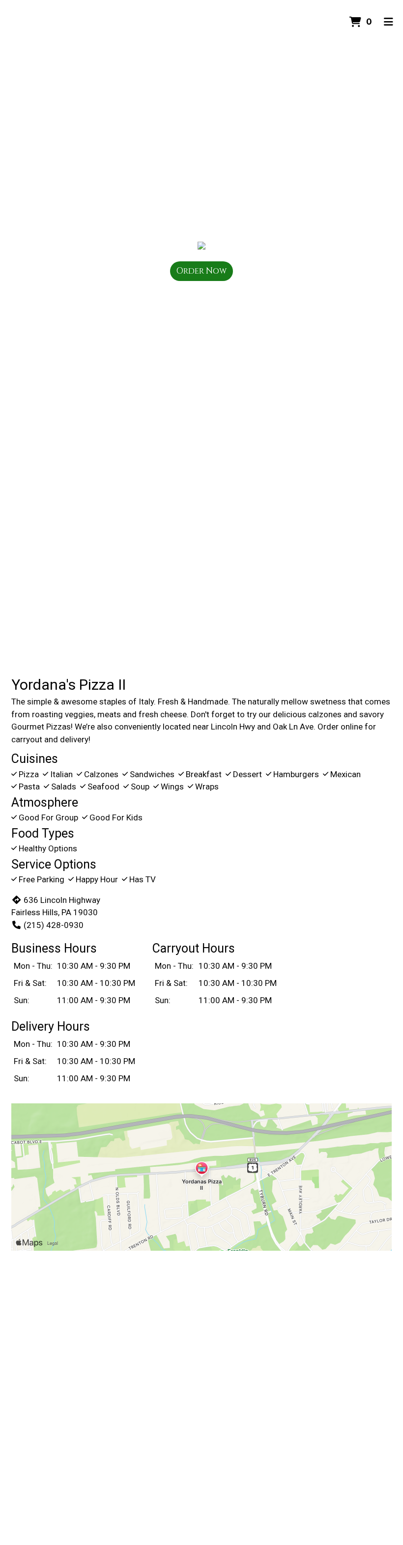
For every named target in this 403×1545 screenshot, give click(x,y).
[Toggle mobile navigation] (388, 22)
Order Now (201, 271)
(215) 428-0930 (54, 925)
